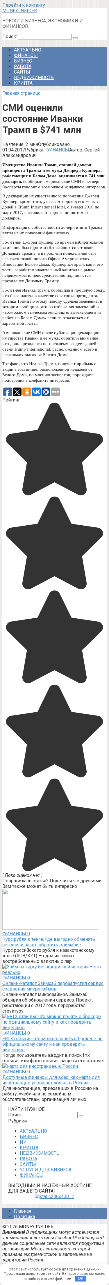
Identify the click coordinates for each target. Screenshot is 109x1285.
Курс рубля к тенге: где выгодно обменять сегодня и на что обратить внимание (48, 941)
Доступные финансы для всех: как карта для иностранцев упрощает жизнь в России (51, 1080)
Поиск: (10, 36)
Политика (24, 1216)
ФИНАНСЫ (26, 55)
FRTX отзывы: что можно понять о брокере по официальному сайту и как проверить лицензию (52, 1044)
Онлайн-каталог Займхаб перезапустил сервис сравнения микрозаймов (52, 986)
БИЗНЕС (23, 61)
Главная (22, 1211)
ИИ (23, 1142)
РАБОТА (22, 66)
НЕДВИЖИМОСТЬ (34, 77)
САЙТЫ (22, 72)
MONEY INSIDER (19, 10)
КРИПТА (23, 83)
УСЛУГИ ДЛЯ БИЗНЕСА (46, 1169)
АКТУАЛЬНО (27, 50)
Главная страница (21, 93)
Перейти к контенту (23, 5)
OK (80, 1278)
